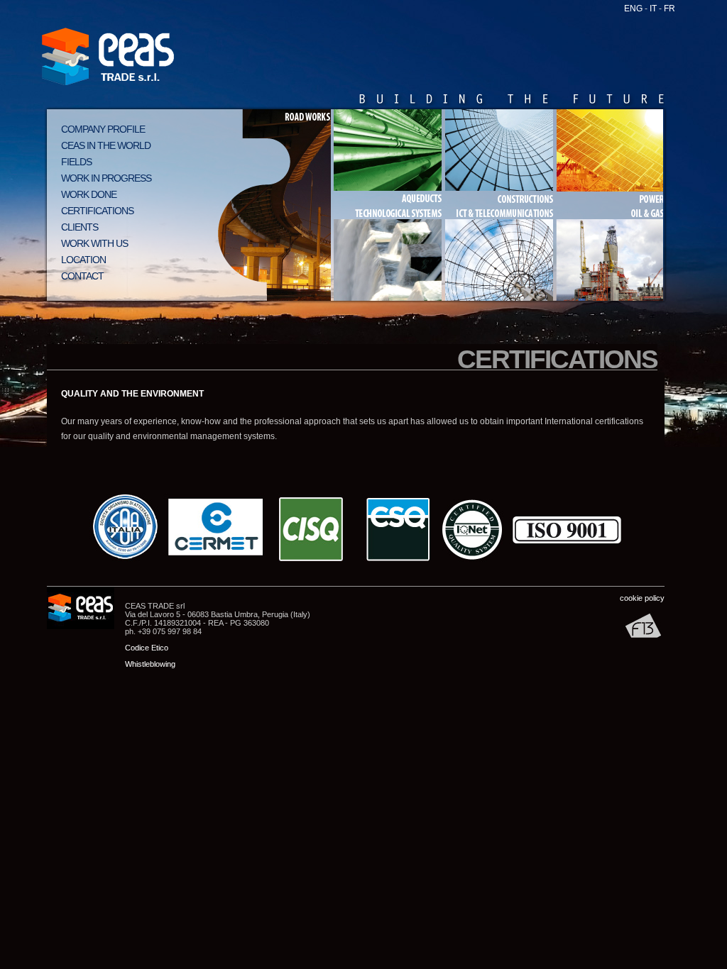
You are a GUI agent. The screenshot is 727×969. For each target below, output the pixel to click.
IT (653, 8)
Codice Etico (146, 647)
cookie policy (642, 598)
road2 (273, 253)
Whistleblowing (150, 664)
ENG (633, 8)
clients (79, 227)
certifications (97, 210)
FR (669, 8)
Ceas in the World (106, 145)
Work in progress (106, 178)
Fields (76, 161)
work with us (94, 243)
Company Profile (103, 129)
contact (82, 276)
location (83, 259)
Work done (88, 194)
